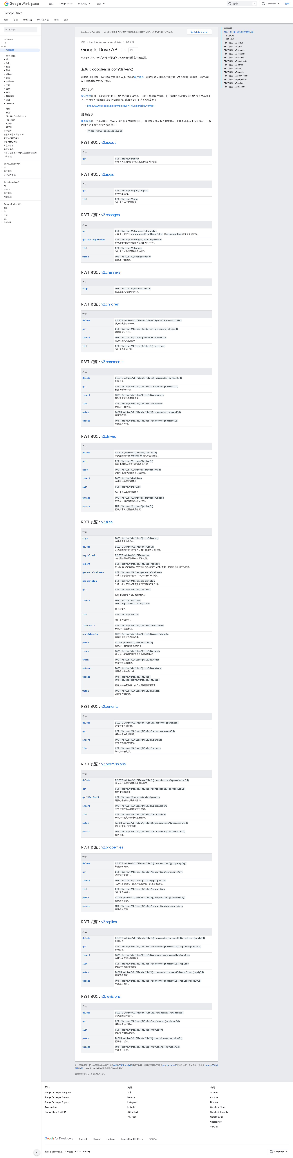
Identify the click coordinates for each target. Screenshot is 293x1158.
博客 (129, 1092)
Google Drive (66, 3)
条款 (47, 1151)
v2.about (108, 142)
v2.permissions (113, 764)
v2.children (110, 304)
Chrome (214, 1097)
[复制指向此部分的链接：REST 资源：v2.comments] (126, 362)
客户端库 (139, 77)
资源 (99, 3)
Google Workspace (97, 42)
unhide (86, 497)
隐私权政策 (57, 1151)
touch (85, 651)
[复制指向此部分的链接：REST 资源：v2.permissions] (129, 764)
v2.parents (110, 706)
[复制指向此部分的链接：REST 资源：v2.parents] (122, 707)
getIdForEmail (90, 797)
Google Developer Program (58, 1092)
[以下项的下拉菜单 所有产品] (90, 3)
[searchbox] (20, 29)
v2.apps (107, 174)
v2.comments (112, 362)
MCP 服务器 (43, 19)
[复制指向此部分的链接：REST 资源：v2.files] (116, 522)
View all (214, 1126)
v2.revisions (111, 996)
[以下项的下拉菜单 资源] (104, 3)
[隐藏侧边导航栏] (37, 1152)
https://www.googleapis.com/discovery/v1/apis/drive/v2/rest (120, 105)
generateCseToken (93, 572)
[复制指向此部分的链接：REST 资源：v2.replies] (120, 922)
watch (85, 256)
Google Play (216, 1122)
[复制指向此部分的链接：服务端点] (96, 115)
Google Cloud (216, 1117)
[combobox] (242, 3)
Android (214, 1092)
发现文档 (86, 96)
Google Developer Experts (57, 1102)
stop (85, 288)
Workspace (30, 4)
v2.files (107, 522)
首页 (51, 3)
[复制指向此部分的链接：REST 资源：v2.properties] (126, 847)
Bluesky (131, 1097)
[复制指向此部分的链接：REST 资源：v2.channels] (123, 273)
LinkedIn (131, 1107)
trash (85, 659)
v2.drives (108, 436)
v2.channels (110, 272)
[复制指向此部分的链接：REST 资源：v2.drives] (119, 437)
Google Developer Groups (57, 1097)
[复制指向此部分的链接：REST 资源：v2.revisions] (124, 997)
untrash (86, 668)
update (86, 420)
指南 (15, 19)
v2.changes (110, 215)
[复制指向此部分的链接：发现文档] (96, 90)
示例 (56, 19)
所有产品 (82, 3)
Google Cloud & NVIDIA (55, 1112)
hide (85, 469)
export (86, 563)
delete (86, 320)
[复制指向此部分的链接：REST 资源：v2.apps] (117, 175)
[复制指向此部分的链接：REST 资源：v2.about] (119, 143)
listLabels (88, 625)
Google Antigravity (219, 1112)
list (84, 199)
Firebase (214, 1102)
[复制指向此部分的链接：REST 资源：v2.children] (122, 304)
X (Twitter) (132, 1112)
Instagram (132, 1102)
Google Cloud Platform (132, 1139)
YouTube (131, 1117)
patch (85, 412)
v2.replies (109, 922)
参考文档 (27, 19)
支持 (66, 19)
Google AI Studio (218, 1107)
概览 (6, 19)
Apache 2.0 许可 (169, 1065)
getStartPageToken (93, 239)
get (84, 158)
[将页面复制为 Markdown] (131, 50)
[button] (20, 43)
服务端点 (86, 121)
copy (85, 538)
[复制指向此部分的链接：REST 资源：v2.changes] (123, 215)
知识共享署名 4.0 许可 (122, 1065)
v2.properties (112, 847)
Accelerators (51, 1107)
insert (86, 337)
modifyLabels (90, 634)
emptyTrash (89, 555)
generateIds (89, 580)
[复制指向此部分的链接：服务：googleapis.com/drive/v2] (136, 69)
